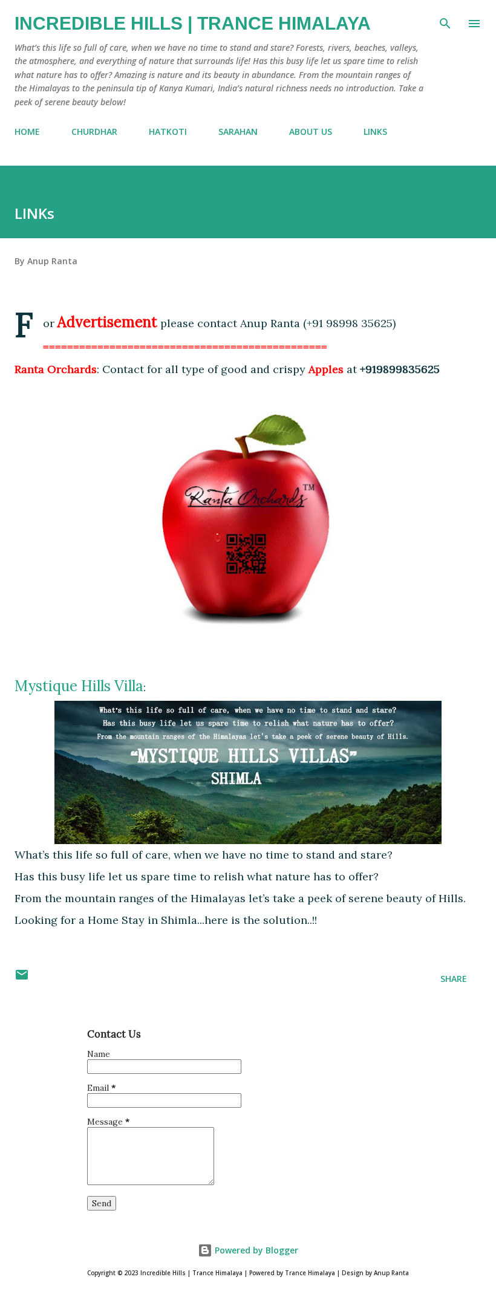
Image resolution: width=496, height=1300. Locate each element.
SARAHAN (238, 131)
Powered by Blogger (255, 1250)
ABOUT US (310, 131)
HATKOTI (168, 131)
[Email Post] (22, 978)
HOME (27, 131)
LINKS (375, 131)
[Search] (445, 22)
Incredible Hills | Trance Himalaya (193, 23)
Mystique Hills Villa (79, 686)
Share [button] (453, 978)
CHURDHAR (94, 131)
